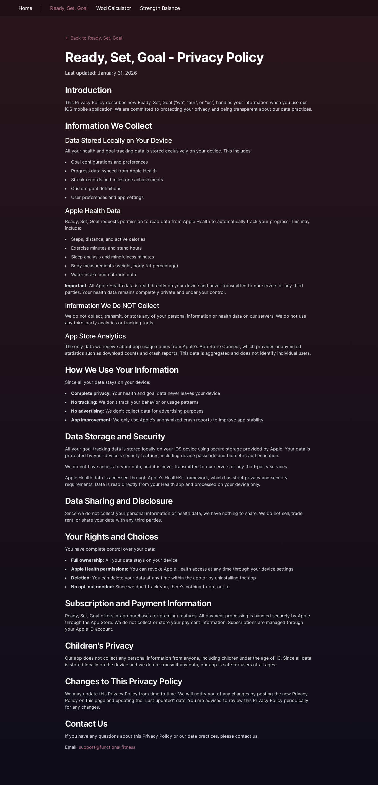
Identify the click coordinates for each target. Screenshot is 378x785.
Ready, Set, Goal (68, 8)
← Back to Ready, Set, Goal (93, 38)
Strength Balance (160, 8)
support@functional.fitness (107, 747)
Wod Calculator (113, 8)
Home (25, 8)
